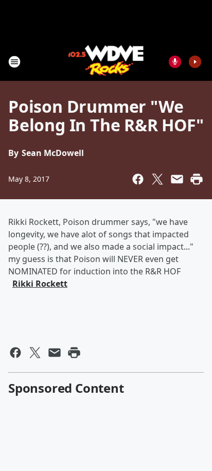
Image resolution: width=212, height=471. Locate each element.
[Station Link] (106, 61)
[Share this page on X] (157, 179)
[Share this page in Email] (177, 179)
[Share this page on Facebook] (138, 179)
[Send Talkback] (175, 62)
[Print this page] (196, 179)
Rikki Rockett (39, 283)
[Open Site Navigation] (14, 62)
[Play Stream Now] (195, 62)
